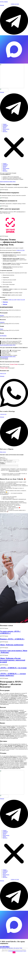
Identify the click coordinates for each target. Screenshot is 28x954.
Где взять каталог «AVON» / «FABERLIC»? (10, 632)
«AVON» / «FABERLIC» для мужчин (13, 668)
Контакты (5, 131)
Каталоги (5, 126)
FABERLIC (5, 125)
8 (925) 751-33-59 (21, 299)
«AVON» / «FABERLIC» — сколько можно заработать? (13, 674)
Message (2, 462)
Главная (4, 124)
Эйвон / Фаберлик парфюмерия (11, 645)
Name (1, 457)
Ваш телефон (3, 460)
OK (14, 952)
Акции (4, 130)
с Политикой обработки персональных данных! (17, 950)
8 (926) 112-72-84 (20, 250)
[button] (14, 147)
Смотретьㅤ (2, 322)
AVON (4, 127)
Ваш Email (2, 458)
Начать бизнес (6, 129)
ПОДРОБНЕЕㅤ (3, 335)
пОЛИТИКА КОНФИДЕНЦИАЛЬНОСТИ (11, 947)
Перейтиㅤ (2, 315)
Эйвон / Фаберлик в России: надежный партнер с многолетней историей (12, 660)
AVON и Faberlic (4, 1)
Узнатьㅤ (1, 329)
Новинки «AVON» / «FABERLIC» (12, 639)
